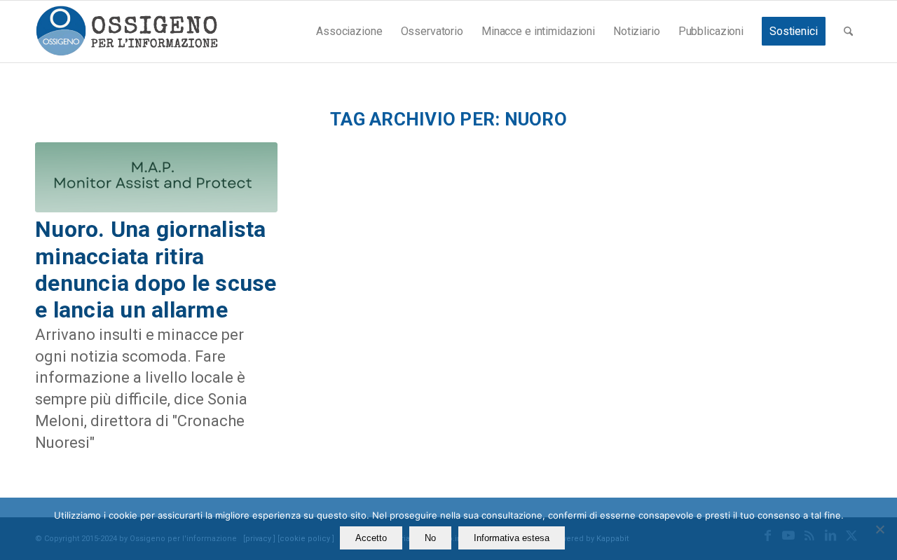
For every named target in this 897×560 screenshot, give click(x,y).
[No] (879, 529)
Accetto (371, 538)
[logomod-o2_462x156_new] (126, 31)
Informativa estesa (511, 538)
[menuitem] (349, 31)
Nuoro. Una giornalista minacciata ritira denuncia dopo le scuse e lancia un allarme (156, 269)
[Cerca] (848, 31)
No (430, 538)
